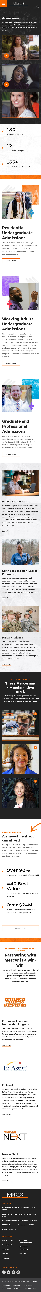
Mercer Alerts (7, 1240)
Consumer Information (11, 1285)
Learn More (13, 261)
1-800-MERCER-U (9, 1229)
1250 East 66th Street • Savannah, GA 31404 (19, 1221)
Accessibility (29, 1285)
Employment (7, 1245)
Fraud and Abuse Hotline (11, 1288)
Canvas (5, 1254)
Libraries (5, 1249)
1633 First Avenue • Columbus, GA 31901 (18, 1225)
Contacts (22, 1254)
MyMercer (6, 1258)
